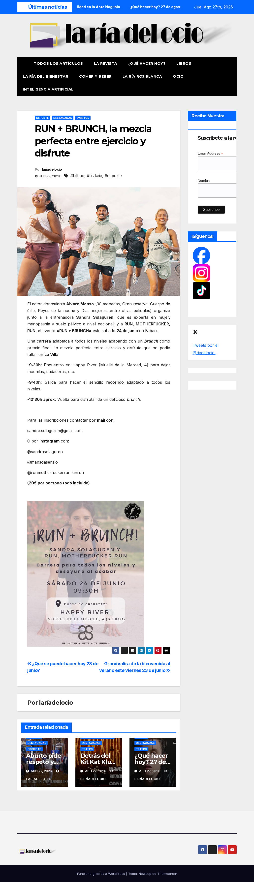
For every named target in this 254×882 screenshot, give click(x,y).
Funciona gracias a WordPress (101, 874)
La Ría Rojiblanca (142, 76)
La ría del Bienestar (45, 76)
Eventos (83, 117)
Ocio (179, 76)
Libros (183, 63)
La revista (105, 63)
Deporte (42, 117)
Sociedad (34, 749)
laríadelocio (52, 169)
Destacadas (62, 117)
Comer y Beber (95, 76)
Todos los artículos (58, 63)
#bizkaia (94, 175)
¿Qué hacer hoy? (147, 63)
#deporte (113, 175)
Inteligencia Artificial (48, 89)
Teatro (87, 749)
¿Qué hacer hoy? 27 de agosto (151, 762)
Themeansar (167, 874)
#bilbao (77, 175)
